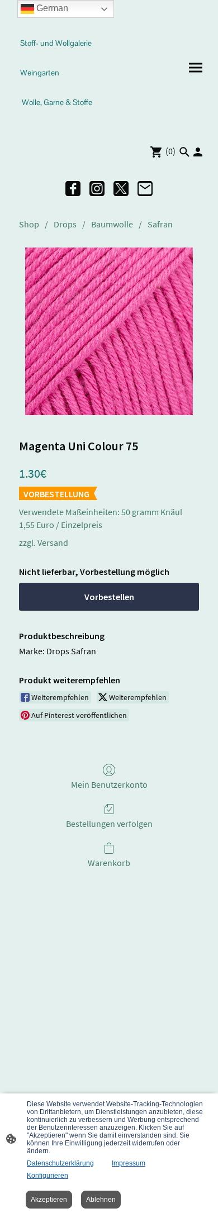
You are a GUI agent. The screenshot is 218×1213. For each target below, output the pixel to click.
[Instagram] (97, 188)
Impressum (128, 1163)
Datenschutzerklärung (60, 1163)
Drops (65, 224)
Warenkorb (109, 862)
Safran (160, 224)
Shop (29, 224)
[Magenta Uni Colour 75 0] (109, 331)
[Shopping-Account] (198, 152)
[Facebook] (72, 188)
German (51, 8)
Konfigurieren (47, 1175)
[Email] (145, 188)
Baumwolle (112, 224)
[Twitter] (121, 188)
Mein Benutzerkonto (109, 784)
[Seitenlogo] (59, 122)
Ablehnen (101, 1200)
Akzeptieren (49, 1200)
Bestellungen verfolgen (109, 823)
